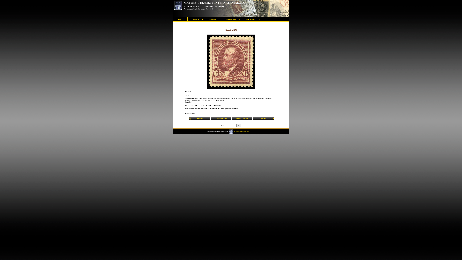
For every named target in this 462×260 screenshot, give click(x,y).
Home (180, 19)
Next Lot (263, 118)
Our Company (231, 19)
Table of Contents (242, 118)
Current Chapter (221, 118)
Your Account (250, 19)
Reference (212, 19)
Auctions (196, 19)
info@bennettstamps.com (241, 131)
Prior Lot (200, 118)
